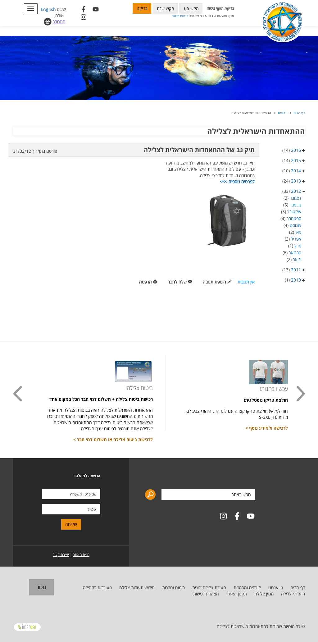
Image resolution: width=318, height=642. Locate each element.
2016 (296, 150)
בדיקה (142, 8)
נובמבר (295, 205)
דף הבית (299, 113)
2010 (296, 280)
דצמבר (295, 198)
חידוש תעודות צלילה (137, 587)
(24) (291, 181)
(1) (293, 280)
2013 (296, 181)
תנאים (175, 16)
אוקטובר (294, 212)
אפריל (296, 239)
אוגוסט (295, 225)
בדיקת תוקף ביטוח (220, 8)
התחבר (59, 22)
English (48, 9)
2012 (296, 191)
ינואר (297, 259)
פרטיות (184, 16)
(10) (291, 171)
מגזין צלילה (264, 594)
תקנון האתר (236, 594)
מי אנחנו (275, 587)
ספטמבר (294, 218)
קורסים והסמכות (247, 587)
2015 (296, 160)
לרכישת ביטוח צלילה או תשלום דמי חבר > (113, 439)
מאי (298, 232)
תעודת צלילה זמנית (209, 587)
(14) (291, 150)
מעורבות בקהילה (97, 587)
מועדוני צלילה (293, 594)
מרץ (297, 246)
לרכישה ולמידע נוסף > (266, 428)
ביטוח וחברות (173, 587)
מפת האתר (81, 554)
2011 (296, 270)
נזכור (41, 587)
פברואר (295, 252)
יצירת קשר (61, 554)
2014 (296, 171)
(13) (291, 270)
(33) (291, 191)
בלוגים (282, 113)
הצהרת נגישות (206, 594)
